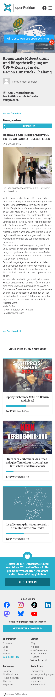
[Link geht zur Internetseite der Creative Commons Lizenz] (4, 693)
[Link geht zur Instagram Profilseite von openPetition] (21, 604)
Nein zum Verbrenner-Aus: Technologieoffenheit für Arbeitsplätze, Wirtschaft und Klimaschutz (27, 462)
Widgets (35, 646)
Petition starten (11, 677)
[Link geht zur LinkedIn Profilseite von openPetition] (48, 604)
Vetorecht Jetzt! (39, 660)
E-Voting (35, 657)
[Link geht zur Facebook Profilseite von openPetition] (7, 604)
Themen (7, 681)
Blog (5, 650)
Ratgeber (7, 671)
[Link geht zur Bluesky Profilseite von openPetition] (21, 613)
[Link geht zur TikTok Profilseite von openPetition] (34, 604)
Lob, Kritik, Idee (11, 657)
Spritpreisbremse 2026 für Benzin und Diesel (27, 398)
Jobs (5, 646)
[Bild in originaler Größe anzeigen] (27, 183)
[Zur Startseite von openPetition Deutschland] (19, 8)
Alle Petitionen (10, 674)
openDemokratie (39, 650)
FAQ (33, 643)
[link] (50, 8)
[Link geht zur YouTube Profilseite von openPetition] (34, 613)
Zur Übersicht (14, 113)
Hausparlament (38, 653)
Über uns (7, 643)
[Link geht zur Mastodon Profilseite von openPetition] (7, 613)
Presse (6, 653)
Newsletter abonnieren (27, 628)
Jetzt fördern (28, 582)
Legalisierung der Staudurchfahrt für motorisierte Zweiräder (27, 526)
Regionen (8, 684)
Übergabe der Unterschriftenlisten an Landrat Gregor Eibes (26, 137)
